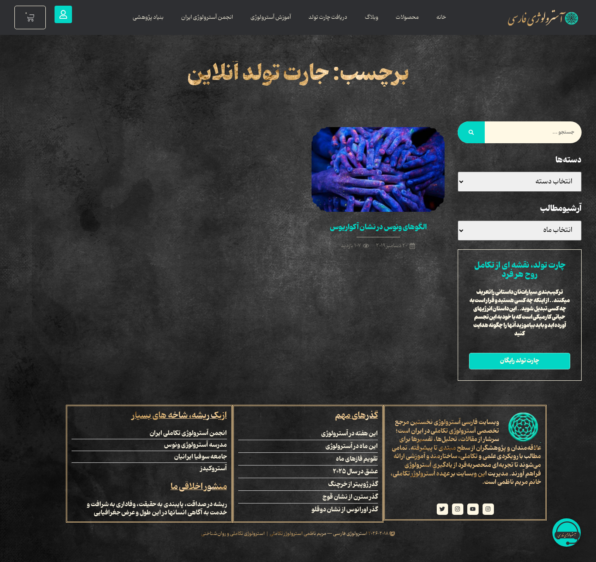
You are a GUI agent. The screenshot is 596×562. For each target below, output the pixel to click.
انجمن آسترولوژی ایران (207, 17)
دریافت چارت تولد (327, 17)
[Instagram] (488, 509)
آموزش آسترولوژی (270, 17)
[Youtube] (473, 509)
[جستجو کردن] (471, 132)
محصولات (407, 17)
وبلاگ (371, 17)
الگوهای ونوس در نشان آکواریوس (378, 227)
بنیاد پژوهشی (148, 17)
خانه (441, 17)
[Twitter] (442, 509)
